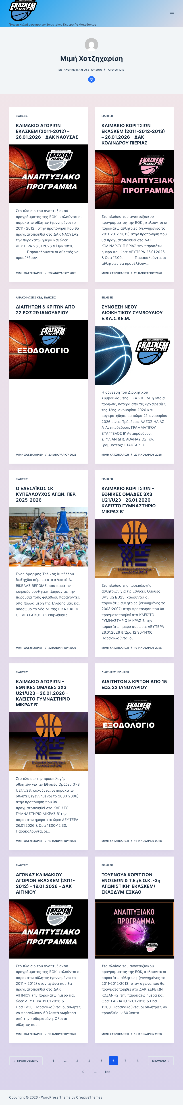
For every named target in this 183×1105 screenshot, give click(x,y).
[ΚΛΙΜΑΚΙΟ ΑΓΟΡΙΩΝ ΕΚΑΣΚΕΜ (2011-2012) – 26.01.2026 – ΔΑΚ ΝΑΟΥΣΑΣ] (48, 174)
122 (107, 1072)
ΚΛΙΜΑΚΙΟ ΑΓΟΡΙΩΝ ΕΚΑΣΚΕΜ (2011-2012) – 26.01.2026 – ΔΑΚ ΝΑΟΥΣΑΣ (47, 131)
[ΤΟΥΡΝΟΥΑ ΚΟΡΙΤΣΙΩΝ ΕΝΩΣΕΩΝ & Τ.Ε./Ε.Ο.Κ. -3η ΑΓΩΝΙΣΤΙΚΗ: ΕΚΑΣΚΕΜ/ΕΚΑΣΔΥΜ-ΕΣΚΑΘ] (134, 929)
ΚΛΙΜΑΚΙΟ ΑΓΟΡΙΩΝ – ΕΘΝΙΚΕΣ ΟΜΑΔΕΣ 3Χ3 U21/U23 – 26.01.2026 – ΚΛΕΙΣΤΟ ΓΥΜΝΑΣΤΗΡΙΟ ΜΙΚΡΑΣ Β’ (43, 693)
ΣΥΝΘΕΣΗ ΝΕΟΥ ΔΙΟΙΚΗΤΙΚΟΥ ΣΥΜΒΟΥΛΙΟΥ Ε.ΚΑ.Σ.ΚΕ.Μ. (132, 312)
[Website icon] (91, 79)
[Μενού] (172, 14)
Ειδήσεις (22, 116)
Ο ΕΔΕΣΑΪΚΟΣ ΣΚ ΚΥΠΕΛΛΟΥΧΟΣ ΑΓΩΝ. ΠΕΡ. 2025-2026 (46, 494)
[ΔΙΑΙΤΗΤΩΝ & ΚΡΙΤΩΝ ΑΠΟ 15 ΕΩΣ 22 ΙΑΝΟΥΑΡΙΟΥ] (134, 724)
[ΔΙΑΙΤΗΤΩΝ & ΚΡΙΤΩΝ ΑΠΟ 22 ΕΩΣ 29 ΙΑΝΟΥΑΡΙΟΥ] (48, 349)
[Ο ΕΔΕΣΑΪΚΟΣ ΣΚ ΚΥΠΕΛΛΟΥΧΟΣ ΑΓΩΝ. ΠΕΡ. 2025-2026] (48, 537)
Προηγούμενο (27, 1060)
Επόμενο (159, 1060)
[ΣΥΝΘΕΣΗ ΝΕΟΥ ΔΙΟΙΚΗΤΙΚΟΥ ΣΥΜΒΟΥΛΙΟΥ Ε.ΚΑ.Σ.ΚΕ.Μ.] (134, 355)
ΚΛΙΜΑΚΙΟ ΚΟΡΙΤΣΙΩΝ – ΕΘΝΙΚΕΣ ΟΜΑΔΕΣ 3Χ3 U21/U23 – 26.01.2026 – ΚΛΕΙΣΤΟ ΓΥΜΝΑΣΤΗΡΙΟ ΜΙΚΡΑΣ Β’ (129, 500)
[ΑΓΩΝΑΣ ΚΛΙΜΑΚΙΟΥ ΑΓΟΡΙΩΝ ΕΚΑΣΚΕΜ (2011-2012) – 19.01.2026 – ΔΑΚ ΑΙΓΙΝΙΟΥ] (48, 929)
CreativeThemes (89, 1097)
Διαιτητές (109, 672)
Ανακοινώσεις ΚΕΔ (29, 297)
